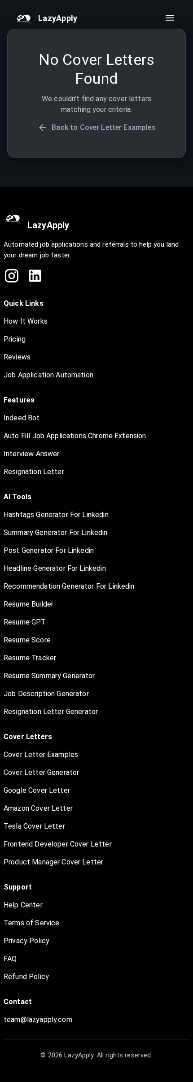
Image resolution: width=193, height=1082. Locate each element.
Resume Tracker (30, 658)
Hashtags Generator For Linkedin (56, 514)
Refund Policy (26, 976)
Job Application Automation (48, 375)
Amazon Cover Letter (38, 808)
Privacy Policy (26, 941)
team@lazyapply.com (38, 1019)
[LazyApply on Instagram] (12, 276)
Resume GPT (25, 622)
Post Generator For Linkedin (49, 550)
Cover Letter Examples (41, 754)
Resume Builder (28, 604)
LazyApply (48, 225)
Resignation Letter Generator (51, 711)
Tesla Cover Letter (34, 826)
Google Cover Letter (37, 790)
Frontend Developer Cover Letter (58, 844)
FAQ (10, 958)
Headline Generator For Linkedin (55, 568)
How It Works (26, 321)
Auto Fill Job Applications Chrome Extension (75, 436)
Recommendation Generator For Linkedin (69, 586)
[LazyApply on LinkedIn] (35, 276)
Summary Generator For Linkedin (56, 532)
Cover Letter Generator (41, 772)
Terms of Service (31, 923)
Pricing (15, 339)
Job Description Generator (46, 693)
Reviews (17, 357)
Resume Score (27, 640)
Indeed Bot (22, 418)
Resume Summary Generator (49, 675)
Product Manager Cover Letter (53, 862)
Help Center (23, 905)
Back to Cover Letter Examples (103, 127)
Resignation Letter (34, 471)
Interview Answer (31, 453)
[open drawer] (170, 18)
